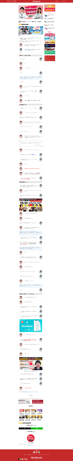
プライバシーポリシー (35, 454)
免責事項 (40, 454)
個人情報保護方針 (29, 454)
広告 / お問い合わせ (48, 60)
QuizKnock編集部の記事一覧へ (30, 445)
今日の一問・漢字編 (32, 45)
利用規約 (25, 454)
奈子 (21, 53)
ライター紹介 (47, 56)
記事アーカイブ (48, 58)
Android (28, 334)
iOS (25, 334)
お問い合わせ (47, 454)
